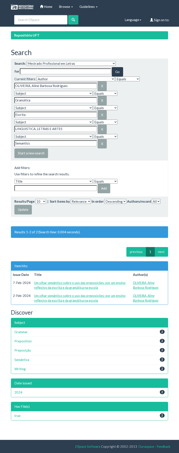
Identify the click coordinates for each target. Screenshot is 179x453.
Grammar (21, 332)
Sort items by (60, 201)
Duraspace (146, 446)
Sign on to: (161, 20)
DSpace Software (87, 446)
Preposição (22, 350)
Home (47, 7)
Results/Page (24, 201)
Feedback (163, 446)
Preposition (23, 341)
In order (98, 201)
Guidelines (87, 7)
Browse (65, 7)
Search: (20, 63)
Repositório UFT (27, 35)
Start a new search (31, 153)
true (17, 416)
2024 (18, 392)
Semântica (21, 360)
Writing (20, 369)
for (16, 71)
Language (132, 20)
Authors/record (139, 201)
